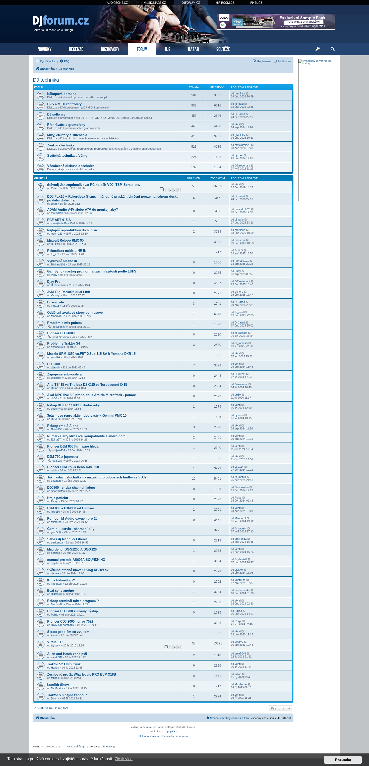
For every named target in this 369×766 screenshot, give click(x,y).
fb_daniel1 (241, 559)
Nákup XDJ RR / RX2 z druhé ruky (73, 405)
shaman (56, 480)
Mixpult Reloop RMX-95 (65, 240)
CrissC (55, 188)
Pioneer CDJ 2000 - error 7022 (70, 621)
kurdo (54, 635)
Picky (54, 501)
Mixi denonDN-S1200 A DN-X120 (72, 549)
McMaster (57, 688)
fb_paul (239, 103)
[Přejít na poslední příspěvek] (242, 184)
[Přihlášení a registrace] (317, 49)
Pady (54, 274)
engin (54, 408)
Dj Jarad (240, 114)
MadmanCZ (58, 315)
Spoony (61, 326)
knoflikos (56, 583)
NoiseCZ (56, 429)
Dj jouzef (56, 377)
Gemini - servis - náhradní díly (70, 529)
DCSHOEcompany (62, 624)
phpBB (150, 727)
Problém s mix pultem (64, 323)
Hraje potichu (57, 498)
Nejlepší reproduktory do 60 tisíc (72, 230)
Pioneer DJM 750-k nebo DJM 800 (73, 467)
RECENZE (76, 48)
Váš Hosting (108, 746)
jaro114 (55, 357)
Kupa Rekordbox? (61, 580)
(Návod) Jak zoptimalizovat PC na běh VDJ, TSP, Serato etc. (93, 185)
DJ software (56, 114)
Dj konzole (55, 302)
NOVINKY (44, 48)
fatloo (54, 677)
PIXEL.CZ (256, 3)
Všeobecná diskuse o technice (70, 166)
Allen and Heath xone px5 (67, 654)
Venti (237, 124)
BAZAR (193, 48)
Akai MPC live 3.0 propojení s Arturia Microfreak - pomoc (91, 395)
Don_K (55, 698)
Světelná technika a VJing (67, 155)
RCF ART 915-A (59, 220)
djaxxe (239, 155)
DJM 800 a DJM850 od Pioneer (70, 508)
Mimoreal (56, 521)
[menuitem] (64, 61)
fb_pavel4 (241, 528)
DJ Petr (55, 243)
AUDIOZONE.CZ (117, 3)
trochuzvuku (242, 590)
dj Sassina (62, 337)
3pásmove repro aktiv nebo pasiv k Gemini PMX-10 (87, 415)
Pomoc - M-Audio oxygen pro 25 (72, 518)
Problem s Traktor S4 (63, 343)
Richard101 (58, 264)
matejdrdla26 (242, 144)
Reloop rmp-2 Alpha (62, 426)
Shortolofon (58, 491)
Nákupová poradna (61, 94)
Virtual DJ (55, 642)
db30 (54, 398)
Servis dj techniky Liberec (67, 539)
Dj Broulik (57, 593)
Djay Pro (53, 282)
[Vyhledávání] (332, 49)
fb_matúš (240, 476)
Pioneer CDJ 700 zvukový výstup (72, 611)
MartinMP (57, 604)
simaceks (57, 346)
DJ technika (46, 80)
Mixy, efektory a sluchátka (67, 135)
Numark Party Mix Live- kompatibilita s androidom (86, 436)
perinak (55, 552)
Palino (54, 614)
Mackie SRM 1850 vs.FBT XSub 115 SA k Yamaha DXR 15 (91, 354)
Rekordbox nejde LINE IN (66, 251)
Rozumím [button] (343, 760)
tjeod (54, 203)
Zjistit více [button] (124, 759)
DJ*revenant (242, 165)
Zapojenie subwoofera (64, 374)
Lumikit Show (58, 685)
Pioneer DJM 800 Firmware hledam (74, 446)
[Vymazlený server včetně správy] (317, 62)
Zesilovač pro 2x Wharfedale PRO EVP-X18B (81, 674)
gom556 (56, 532)
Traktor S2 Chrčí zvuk (64, 664)
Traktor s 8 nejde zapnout (67, 695)
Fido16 (55, 305)
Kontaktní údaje (76, 746)
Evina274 (56, 439)
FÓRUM (142, 48)
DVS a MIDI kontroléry (64, 104)
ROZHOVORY (110, 48)
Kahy (59, 460)
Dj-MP (54, 418)
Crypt (238, 621)
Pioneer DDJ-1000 (61, 333)
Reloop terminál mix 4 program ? (73, 601)
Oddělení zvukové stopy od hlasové (75, 312)
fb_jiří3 (55, 254)
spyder (55, 563)
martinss (240, 93)
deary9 (239, 641)
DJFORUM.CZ (191, 3)
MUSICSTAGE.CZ (155, 3)
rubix (54, 470)
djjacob (55, 367)
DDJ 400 (53, 364)
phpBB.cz (172, 731)
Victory (55, 295)
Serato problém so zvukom (68, 632)
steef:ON (56, 657)
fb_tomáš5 (241, 343)
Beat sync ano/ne (60, 590)
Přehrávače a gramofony (66, 125)
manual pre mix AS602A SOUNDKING (76, 560)
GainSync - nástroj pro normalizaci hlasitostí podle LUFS (91, 271)
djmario (239, 219)
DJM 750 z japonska (62, 457)
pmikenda (57, 542)
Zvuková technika (60, 145)
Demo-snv (57, 388)
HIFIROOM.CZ (225, 3)
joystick (55, 645)
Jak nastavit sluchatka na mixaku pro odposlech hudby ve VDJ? (97, 477)
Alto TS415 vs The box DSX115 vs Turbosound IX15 (87, 385)
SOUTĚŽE (223, 48)
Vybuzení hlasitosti (62, 261)
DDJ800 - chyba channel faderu (71, 487)
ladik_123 (57, 233)
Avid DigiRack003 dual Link (68, 292)
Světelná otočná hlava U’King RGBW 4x (77, 570)
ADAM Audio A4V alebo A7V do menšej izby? (82, 209)
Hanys (55, 667)
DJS (167, 48)
